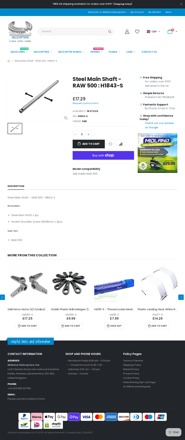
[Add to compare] (120, 144)
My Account (137, 12)
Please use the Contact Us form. (26, 399)
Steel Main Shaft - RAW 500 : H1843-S (98, 82)
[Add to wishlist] (110, 144)
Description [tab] (16, 186)
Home (9, 61)
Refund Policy (131, 369)
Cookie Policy (131, 378)
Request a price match (85, 103)
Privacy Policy (131, 373)
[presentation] (181, 297)
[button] (153, 31)
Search (110, 31)
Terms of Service (133, 360)
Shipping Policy (123, 4)
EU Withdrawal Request (136, 386)
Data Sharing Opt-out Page (139, 382)
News (168, 12)
